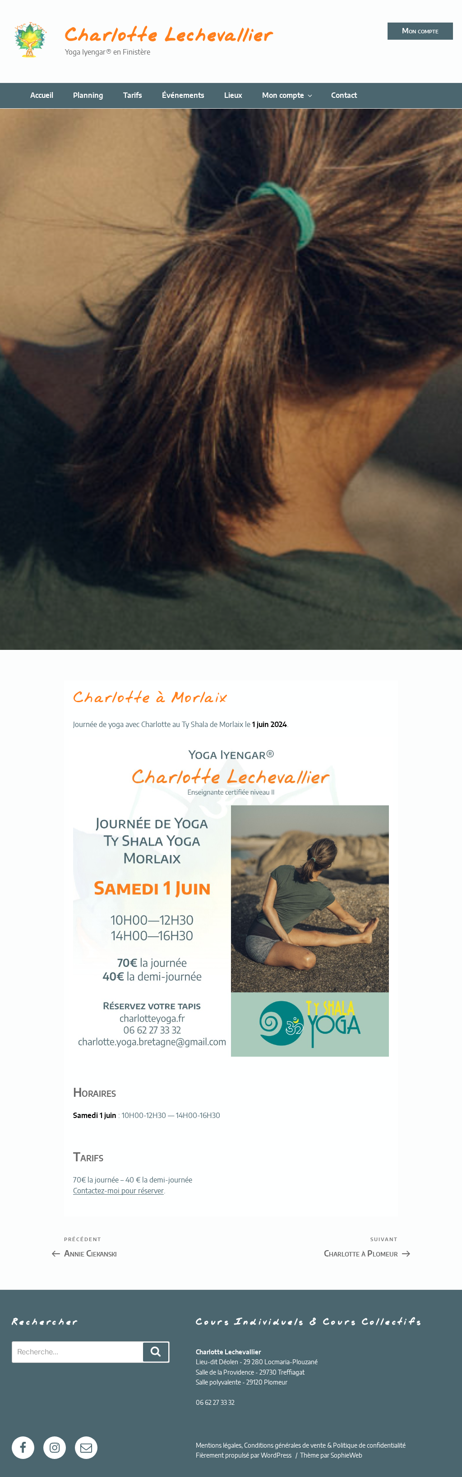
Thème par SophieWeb (331, 1456)
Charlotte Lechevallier (169, 36)
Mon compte (420, 31)
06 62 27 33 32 (215, 1403)
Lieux (233, 95)
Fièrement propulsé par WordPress (244, 1456)
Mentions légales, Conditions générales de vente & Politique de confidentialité (301, 1446)
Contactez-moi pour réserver (118, 1191)
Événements (183, 95)
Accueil (41, 95)
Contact (344, 95)
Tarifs (132, 95)
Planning (88, 95)
